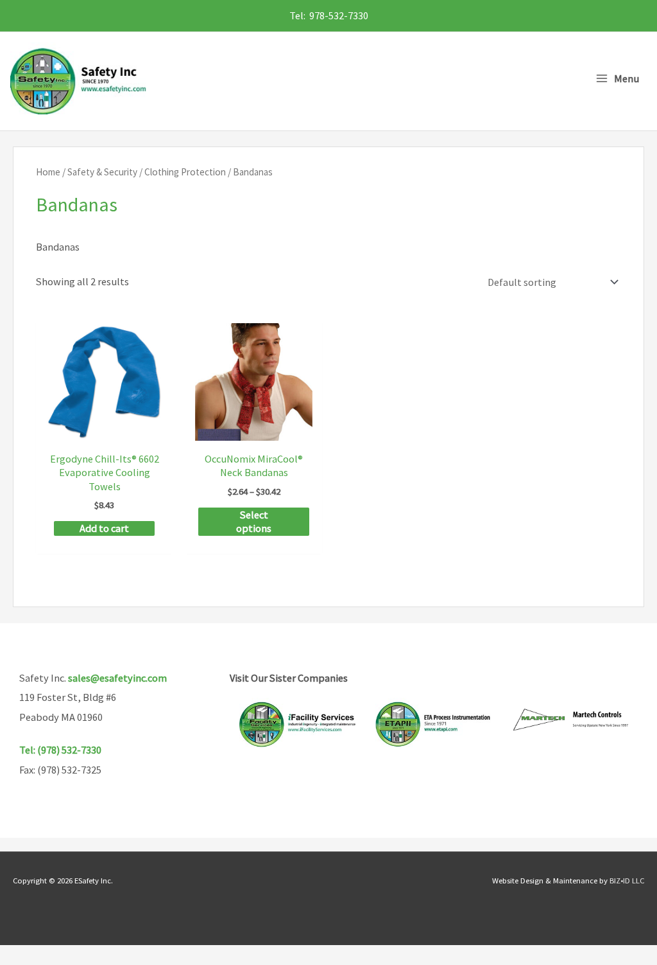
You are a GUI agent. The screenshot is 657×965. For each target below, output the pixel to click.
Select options (253, 521)
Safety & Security (102, 172)
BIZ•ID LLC (627, 880)
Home (48, 172)
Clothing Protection (185, 172)
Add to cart (104, 528)
